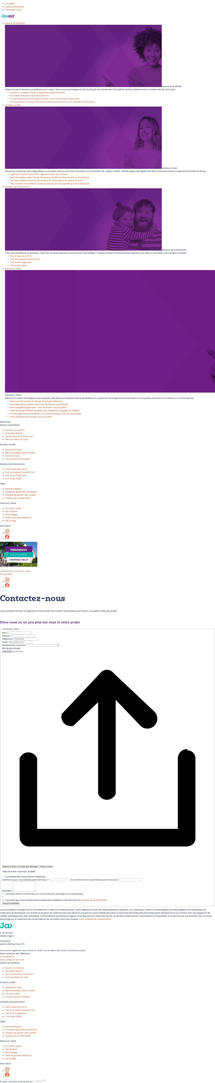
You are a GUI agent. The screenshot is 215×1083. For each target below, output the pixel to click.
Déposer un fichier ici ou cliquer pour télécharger (20, 867)
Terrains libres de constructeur (45, 98)
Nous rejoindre (31, 416)
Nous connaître (36, 401)
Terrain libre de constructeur (19, 436)
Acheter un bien (13, 105)
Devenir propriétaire (15, 23)
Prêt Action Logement (20, 262)
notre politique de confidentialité (95, 919)
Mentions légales (13, 488)
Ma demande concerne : (14, 645)
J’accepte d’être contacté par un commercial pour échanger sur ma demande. (43, 893)
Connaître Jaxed (13, 508)
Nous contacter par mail (12, 959)
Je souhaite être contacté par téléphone (25, 876)
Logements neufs (39, 174)
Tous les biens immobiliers (49, 183)
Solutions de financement (17, 186)
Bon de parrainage (11, 648)
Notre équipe (38, 407)
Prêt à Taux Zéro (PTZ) (21, 256)
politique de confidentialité (94, 900)
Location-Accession (37, 92)
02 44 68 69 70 (7, 956)
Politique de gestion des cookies (20, 495)
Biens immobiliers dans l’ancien (49, 177)
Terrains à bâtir (46, 180)
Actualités (10, 3)
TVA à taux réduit (18, 265)
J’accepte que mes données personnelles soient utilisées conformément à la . (55, 900)
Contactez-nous (13, 9)
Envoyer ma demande (11, 903)
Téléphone (8, 639)
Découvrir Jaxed (13, 268)
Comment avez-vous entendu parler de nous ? (25, 879)
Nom (5, 632)
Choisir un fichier (46, 867)
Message (7, 890)
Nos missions (39, 404)
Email (5, 642)
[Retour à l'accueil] (7, 18)
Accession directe (29, 95)
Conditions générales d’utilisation (21, 491)
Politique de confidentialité (18, 498)
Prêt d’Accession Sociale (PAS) (25, 259)
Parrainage (45, 413)
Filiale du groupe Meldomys (45, 410)
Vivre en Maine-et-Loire (52, 101)
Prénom (6, 635)
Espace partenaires (14, 6)
